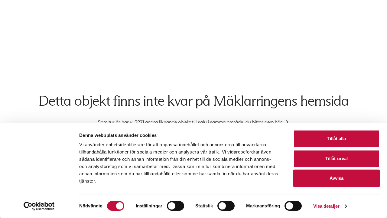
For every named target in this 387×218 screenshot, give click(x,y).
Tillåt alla (336, 138)
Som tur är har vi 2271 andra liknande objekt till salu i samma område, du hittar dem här (190, 122)
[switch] (175, 206)
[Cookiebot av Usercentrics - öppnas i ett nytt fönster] (39, 206)
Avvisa (337, 178)
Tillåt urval (336, 158)
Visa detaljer (326, 206)
